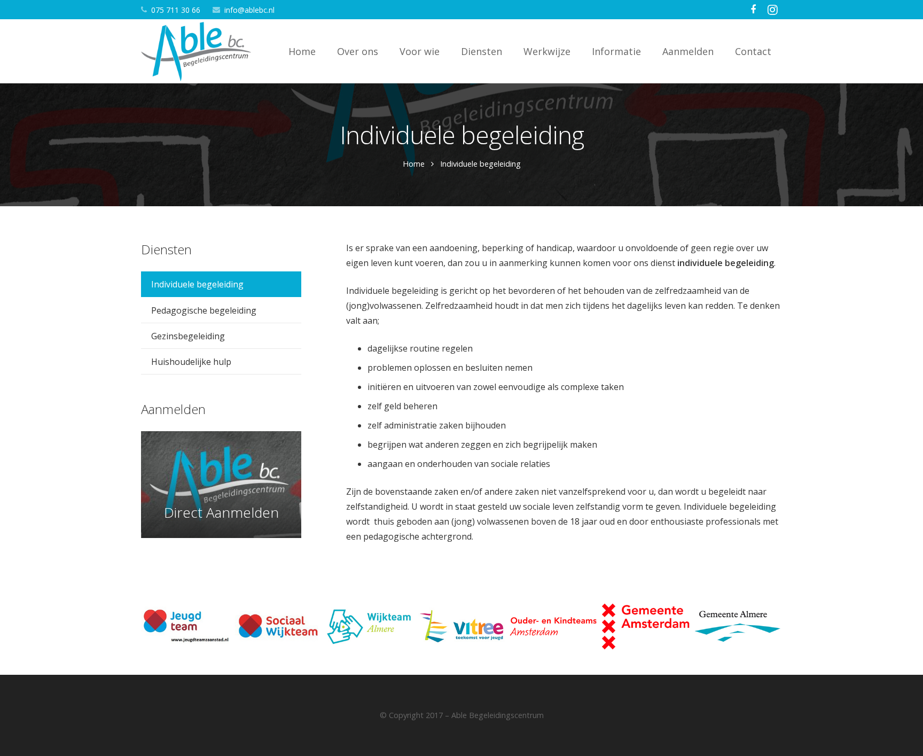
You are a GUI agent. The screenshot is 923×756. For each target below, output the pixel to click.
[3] (553, 626)
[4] (462, 626)
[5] (369, 626)
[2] (646, 626)
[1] (738, 626)
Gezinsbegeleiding (188, 336)
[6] (277, 626)
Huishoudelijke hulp (191, 362)
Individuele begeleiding (197, 284)
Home (414, 164)
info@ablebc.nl (249, 10)
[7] (185, 626)
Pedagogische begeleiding (203, 310)
